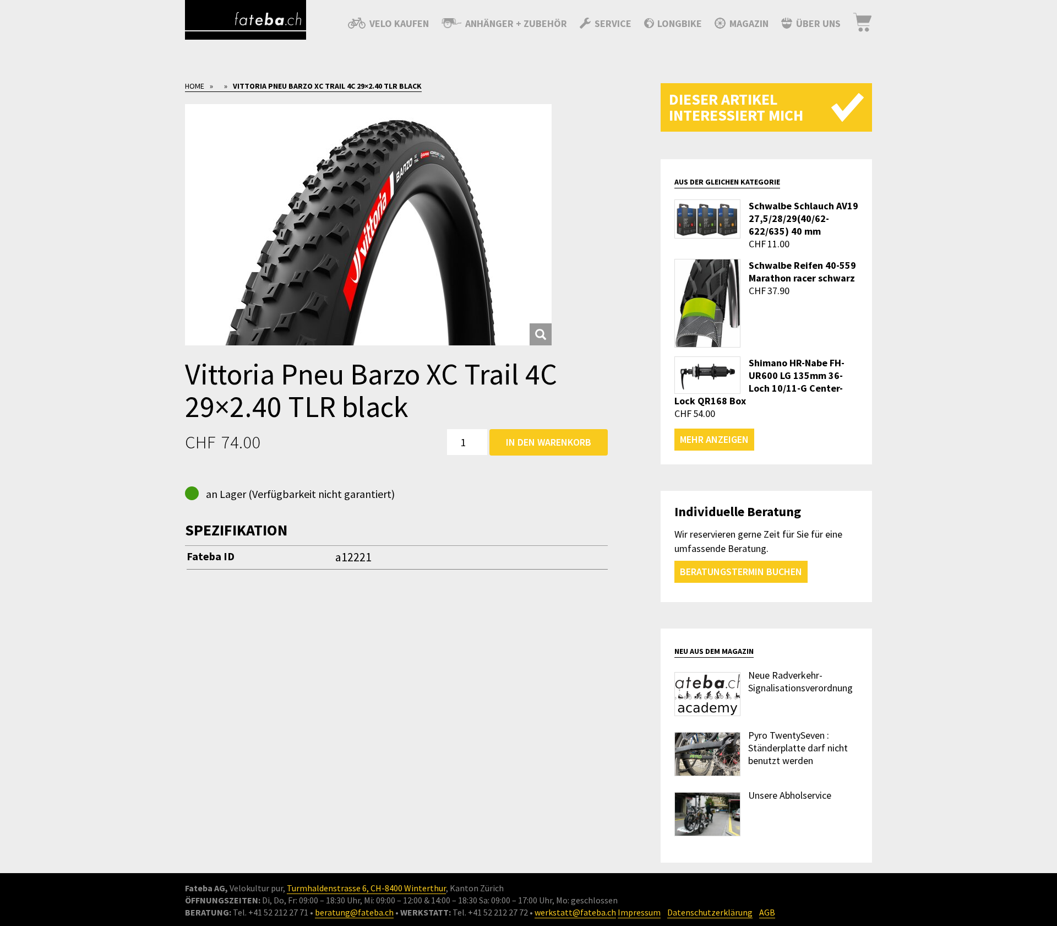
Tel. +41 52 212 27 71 (270, 912)
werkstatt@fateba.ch (575, 912)
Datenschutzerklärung (710, 912)
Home (194, 86)
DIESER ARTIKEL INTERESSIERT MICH (736, 107)
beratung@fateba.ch (354, 912)
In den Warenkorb (548, 442)
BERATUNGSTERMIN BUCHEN (741, 571)
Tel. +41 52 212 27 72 (490, 912)
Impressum (639, 912)
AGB (767, 912)
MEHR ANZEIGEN (714, 439)
